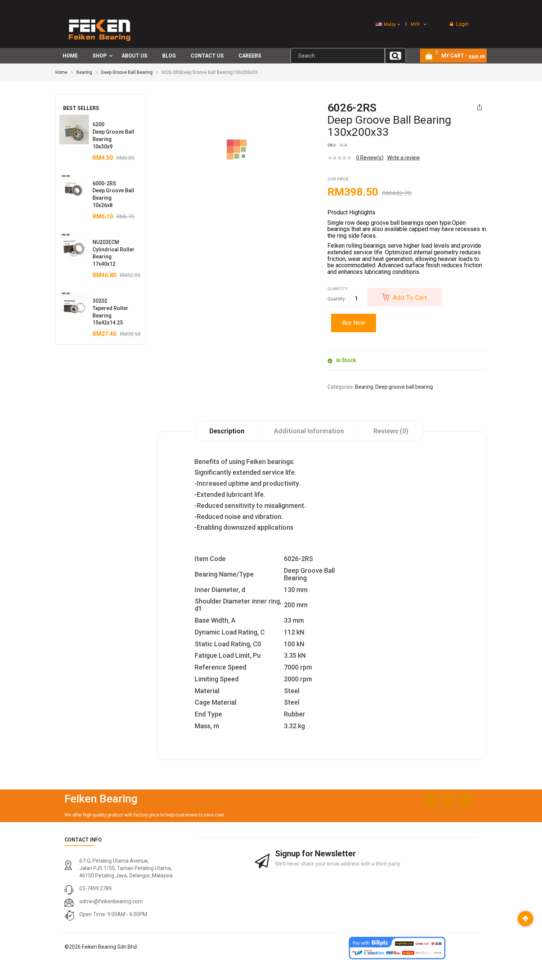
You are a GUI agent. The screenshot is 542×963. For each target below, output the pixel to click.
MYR (415, 24)
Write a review (403, 158)
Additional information (309, 431)
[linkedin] (465, 799)
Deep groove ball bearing (127, 72)
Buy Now (353, 322)
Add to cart (410, 297)
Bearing (84, 72)
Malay (390, 24)
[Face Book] (432, 799)
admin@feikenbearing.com (111, 901)
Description (226, 431)
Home (61, 72)
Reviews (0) (391, 431)
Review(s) (369, 158)
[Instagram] (448, 799)
